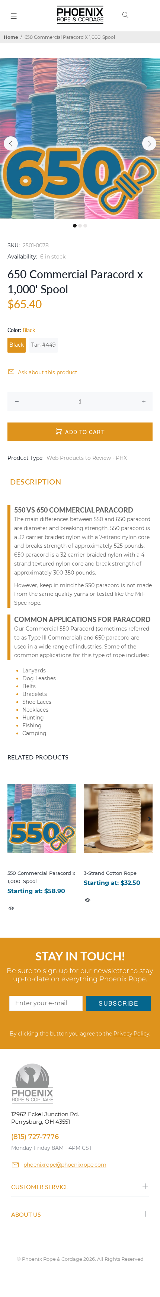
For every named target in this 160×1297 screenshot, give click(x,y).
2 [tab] (80, 225)
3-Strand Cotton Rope (110, 873)
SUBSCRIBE (118, 1003)
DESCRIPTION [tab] (35, 481)
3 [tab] (85, 225)
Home (11, 37)
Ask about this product (47, 372)
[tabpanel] (80, 138)
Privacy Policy (131, 1033)
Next (149, 143)
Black (16, 344)
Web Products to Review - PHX (87, 458)
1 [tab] (75, 225)
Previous (11, 143)
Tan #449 (43, 344)
